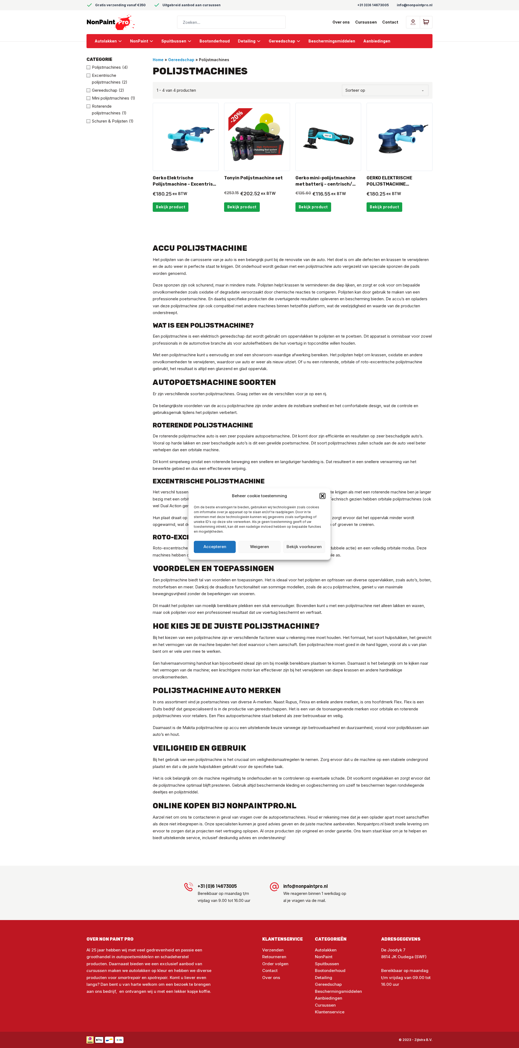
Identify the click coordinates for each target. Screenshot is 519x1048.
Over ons (341, 22)
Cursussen (366, 22)
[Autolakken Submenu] (122, 41)
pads (415, 266)
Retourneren (274, 956)
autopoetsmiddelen (135, 956)
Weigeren (259, 546)
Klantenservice (329, 1011)
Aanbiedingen (376, 41)
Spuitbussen (173, 41)
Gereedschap (282, 41)
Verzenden (273, 950)
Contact (390, 22)
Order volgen (275, 963)
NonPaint (139, 41)
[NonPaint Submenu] (153, 41)
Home (158, 59)
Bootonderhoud (214, 41)
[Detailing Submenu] (261, 41)
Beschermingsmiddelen (331, 41)
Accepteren (215, 546)
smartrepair (129, 977)
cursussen (96, 970)
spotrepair (157, 977)
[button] (322, 496)
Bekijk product (170, 207)
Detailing (246, 41)
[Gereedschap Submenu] (300, 41)
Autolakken (106, 41)
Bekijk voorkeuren (304, 546)
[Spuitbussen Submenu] (191, 41)
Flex (221, 715)
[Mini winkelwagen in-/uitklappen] (426, 22)
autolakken (140, 970)
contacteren (204, 817)
